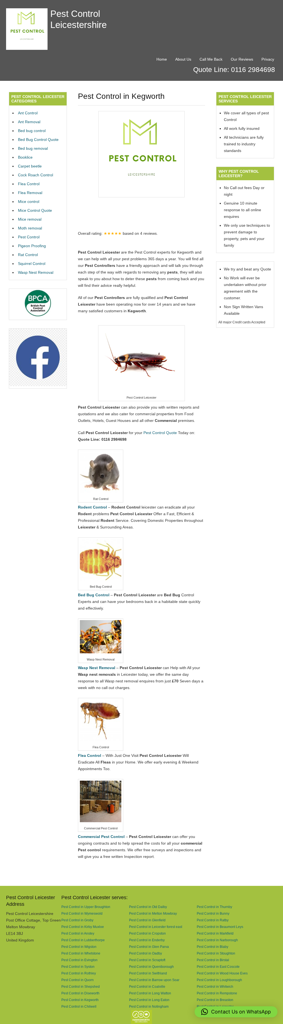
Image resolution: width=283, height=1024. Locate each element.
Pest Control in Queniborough (151, 966)
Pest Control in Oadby (145, 953)
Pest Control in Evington (79, 960)
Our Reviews (242, 59)
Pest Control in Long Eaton (149, 1000)
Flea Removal (30, 192)
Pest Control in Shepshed (80, 986)
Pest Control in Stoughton (216, 953)
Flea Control (29, 184)
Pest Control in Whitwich (215, 986)
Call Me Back (211, 59)
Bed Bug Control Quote (38, 139)
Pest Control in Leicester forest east (155, 926)
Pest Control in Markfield (215, 933)
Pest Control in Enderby (147, 940)
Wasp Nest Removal (35, 272)
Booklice (25, 157)
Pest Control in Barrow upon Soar (154, 980)
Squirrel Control (31, 263)
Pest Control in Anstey (77, 933)
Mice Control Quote (35, 210)
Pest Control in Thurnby (214, 907)
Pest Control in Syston (78, 966)
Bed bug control (32, 130)
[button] (236, 1011)
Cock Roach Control (35, 175)
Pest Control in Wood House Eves (222, 973)
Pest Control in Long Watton (150, 993)
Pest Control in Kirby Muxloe (82, 926)
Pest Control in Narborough (217, 940)
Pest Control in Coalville (147, 986)
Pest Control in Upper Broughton (85, 907)
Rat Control (28, 254)
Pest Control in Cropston (147, 933)
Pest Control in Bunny (213, 913)
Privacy (267, 59)
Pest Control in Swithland (148, 973)
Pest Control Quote (160, 432)
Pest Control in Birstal (213, 960)
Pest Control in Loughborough (219, 980)
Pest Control (29, 237)
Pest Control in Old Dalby (148, 907)
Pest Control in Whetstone (80, 953)
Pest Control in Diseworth (80, 993)
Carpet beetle (30, 166)
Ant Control (28, 113)
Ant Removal (29, 122)
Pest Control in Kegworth (80, 1000)
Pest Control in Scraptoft (147, 960)
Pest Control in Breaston (215, 1000)
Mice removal (29, 219)
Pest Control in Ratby (213, 920)
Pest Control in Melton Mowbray (153, 913)
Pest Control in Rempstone (217, 993)
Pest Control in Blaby (212, 946)
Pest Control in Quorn (77, 980)
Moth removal (30, 228)
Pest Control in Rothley (78, 973)
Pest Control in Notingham (149, 1006)
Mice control (28, 201)
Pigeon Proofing (32, 246)
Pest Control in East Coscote (218, 966)
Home (161, 59)
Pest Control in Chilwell (78, 1006)
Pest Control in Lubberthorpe (83, 940)
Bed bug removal (33, 148)
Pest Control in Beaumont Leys (220, 926)
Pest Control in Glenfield (147, 920)
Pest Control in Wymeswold (82, 913)
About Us (183, 59)
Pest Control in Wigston (78, 946)
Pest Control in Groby (77, 920)
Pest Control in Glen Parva (149, 946)
